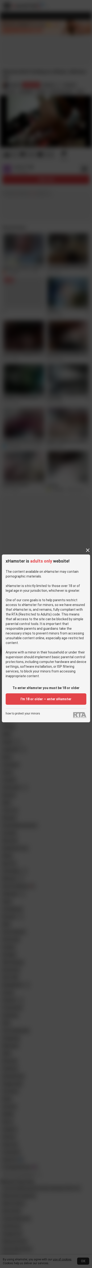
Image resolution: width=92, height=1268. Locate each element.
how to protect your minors (23, 713)
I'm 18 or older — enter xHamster (46, 699)
